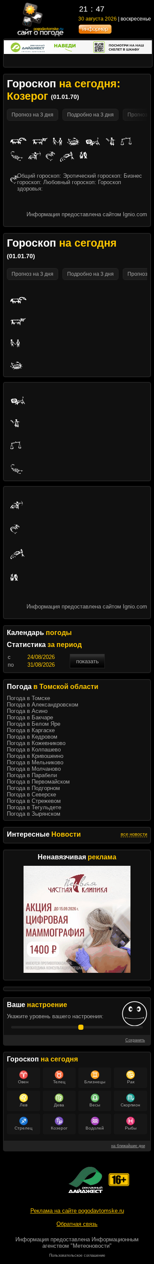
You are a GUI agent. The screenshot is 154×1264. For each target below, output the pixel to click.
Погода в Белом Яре (33, 724)
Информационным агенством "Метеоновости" (90, 1242)
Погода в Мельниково (35, 762)
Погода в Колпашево (34, 749)
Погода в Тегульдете (34, 807)
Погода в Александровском (42, 704)
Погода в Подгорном (33, 788)
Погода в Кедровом (32, 736)
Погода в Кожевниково (36, 743)
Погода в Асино (27, 711)
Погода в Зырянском (33, 814)
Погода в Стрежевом (34, 801)
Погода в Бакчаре (30, 717)
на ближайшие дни (128, 1146)
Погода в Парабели (32, 775)
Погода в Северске (31, 794)
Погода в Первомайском (38, 781)
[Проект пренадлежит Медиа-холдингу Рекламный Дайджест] (85, 1180)
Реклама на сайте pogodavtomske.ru (77, 1210)
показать (87, 661)
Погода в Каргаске (31, 730)
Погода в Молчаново (34, 769)
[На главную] (40, 35)
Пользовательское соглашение (77, 1255)
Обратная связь (77, 1224)
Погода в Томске (28, 698)
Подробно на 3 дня (90, 115)
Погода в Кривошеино (35, 756)
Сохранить (135, 1040)
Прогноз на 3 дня (32, 115)
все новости (134, 834)
